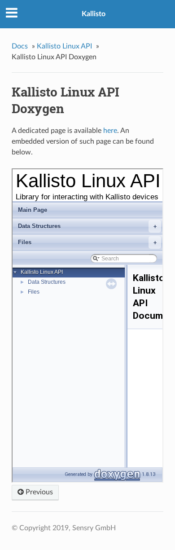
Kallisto (93, 14)
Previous (38, 492)
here (110, 130)
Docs (20, 46)
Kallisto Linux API (64, 46)
